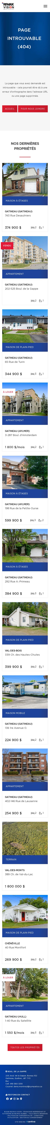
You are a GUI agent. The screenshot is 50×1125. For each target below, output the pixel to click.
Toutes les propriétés (25, 1048)
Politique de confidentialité (20, 1115)
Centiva (30, 1121)
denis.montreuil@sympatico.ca (28, 1087)
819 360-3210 (16, 1084)
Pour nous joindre (33, 109)
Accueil (10, 109)
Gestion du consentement (31, 1117)
